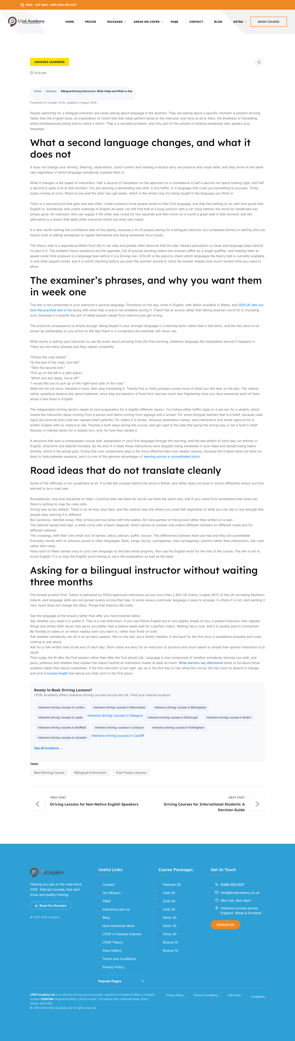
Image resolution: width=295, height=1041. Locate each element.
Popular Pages (109, 981)
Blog (218, 22)
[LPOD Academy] (26, 21)
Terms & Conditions (206, 995)
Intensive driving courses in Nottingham (178, 727)
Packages (115, 22)
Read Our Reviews (53, 905)
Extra (238, 22)
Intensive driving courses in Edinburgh (173, 717)
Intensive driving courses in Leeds (60, 717)
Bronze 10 (170, 951)
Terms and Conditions (119, 959)
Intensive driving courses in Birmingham (180, 707)
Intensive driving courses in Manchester (119, 707)
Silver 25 (169, 926)
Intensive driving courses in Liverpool (119, 727)
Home (69, 22)
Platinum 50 (172, 885)
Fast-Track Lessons (131, 773)
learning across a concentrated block (172, 456)
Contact (196, 22)
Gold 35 (169, 909)
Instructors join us (116, 909)
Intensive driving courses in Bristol (228, 717)
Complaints (258, 996)
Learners (57, 62)
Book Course (268, 22)
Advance (42, 62)
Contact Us (225, 925)
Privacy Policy (113, 967)
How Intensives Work (119, 926)
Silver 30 (169, 918)
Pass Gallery (112, 951)
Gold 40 (169, 901)
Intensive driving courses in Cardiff (118, 736)
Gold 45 (169, 893)
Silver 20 (169, 934)
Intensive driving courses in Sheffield (62, 727)
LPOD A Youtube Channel (122, 934)
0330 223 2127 (232, 885)
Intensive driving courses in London (61, 707)
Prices (90, 22)
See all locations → (48, 748)
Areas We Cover (147, 22)
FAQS (174, 22)
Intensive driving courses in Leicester (62, 737)
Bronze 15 (170, 942)
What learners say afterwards (201, 663)
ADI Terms (234, 995)
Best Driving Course (49, 773)
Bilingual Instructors (90, 773)
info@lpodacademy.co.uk (240, 893)
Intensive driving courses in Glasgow (115, 715)
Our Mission (112, 893)
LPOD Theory (113, 942)
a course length (55, 673)
